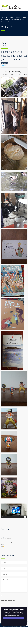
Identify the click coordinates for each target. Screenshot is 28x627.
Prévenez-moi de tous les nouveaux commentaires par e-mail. (10, 599)
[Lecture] (3, 517)
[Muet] (22, 517)
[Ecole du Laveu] (11, 7)
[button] (14, 511)
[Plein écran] (25, 517)
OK (14, 618)
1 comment (3, 65)
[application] (14, 511)
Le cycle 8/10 (5, 63)
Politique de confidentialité (14, 621)
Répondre (9, 538)
